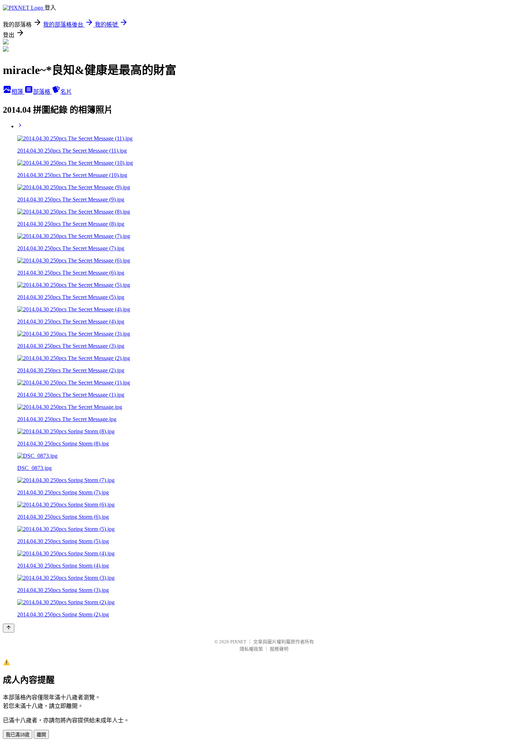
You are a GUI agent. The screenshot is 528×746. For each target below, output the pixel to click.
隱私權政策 (251, 649)
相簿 (17, 92)
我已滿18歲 (17, 734)
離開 (41, 734)
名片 (66, 92)
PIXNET (238, 641)
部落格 (42, 92)
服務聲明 (279, 649)
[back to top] (8, 628)
